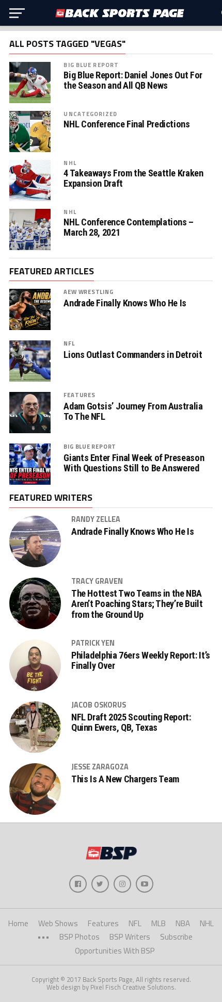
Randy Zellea (95, 519)
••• (43, 937)
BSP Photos (79, 937)
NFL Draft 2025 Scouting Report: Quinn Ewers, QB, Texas (131, 722)
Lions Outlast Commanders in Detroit (133, 355)
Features (79, 394)
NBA (183, 923)
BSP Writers (129, 937)
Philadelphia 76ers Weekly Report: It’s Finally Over (140, 660)
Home (18, 923)
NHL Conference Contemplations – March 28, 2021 (129, 227)
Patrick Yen (93, 643)
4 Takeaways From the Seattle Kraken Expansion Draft (133, 178)
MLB (158, 923)
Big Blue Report (91, 64)
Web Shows (58, 923)
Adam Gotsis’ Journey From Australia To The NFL (133, 411)
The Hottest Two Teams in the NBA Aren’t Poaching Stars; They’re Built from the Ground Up (137, 603)
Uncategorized (90, 113)
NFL (69, 343)
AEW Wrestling (88, 291)
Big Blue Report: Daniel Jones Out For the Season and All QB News (133, 80)
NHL (70, 162)
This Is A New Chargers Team (125, 779)
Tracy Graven (97, 581)
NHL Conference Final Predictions (126, 124)
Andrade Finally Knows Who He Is (125, 303)
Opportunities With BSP (115, 951)
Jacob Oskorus (98, 705)
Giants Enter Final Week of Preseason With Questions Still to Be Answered (134, 463)
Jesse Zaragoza (100, 766)
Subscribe (176, 937)
